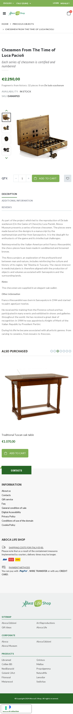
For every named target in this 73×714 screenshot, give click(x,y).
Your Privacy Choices (20, 707)
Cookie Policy (8, 525)
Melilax (40, 664)
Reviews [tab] (7, 207)
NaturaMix (41, 673)
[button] (51, 351)
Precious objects (23, 24)
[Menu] (4, 13)
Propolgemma (43, 669)
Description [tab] (9, 194)
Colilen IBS (7, 664)
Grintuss (40, 660)
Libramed (6, 660)
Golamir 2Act (8, 673)
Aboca (5, 642)
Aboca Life (41, 627)
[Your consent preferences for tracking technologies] (6, 708)
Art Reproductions (45, 623)
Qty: (5, 178)
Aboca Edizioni (9, 623)
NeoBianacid (8, 669)
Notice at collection (11, 711)
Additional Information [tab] (17, 200)
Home (5, 24)
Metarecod (7, 682)
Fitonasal (6, 677)
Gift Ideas (6, 627)
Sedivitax (41, 682)
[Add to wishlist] (67, 178)
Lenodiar (40, 677)
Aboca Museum (9, 646)
